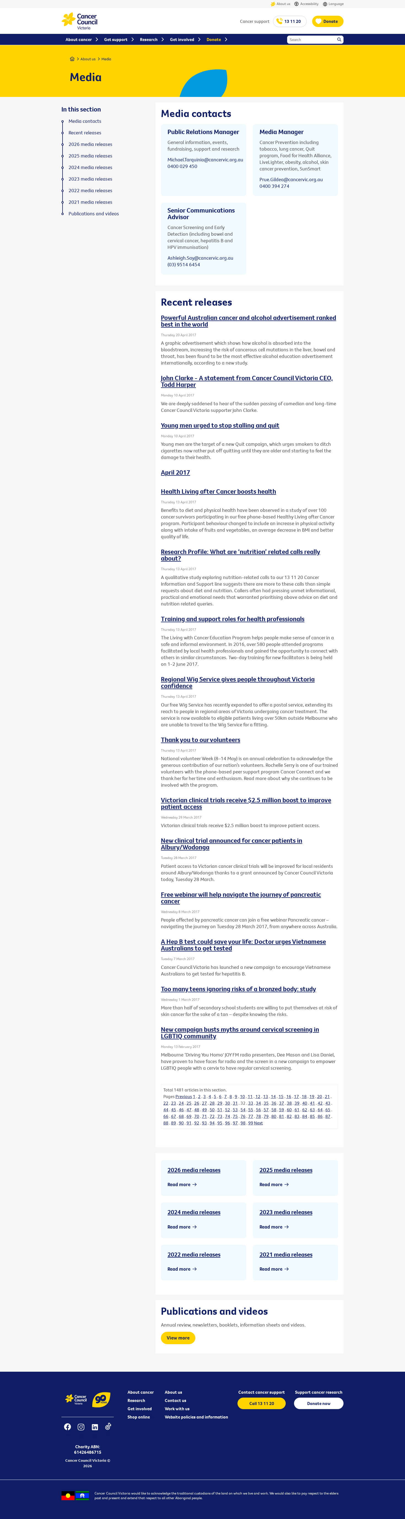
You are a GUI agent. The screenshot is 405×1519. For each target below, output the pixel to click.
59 (281, 1109)
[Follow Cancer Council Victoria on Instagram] (81, 1430)
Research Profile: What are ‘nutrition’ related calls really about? (240, 554)
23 (173, 1103)
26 (196, 1103)
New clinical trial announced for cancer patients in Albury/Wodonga (231, 843)
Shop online (139, 1417)
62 (304, 1109)
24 (181, 1103)
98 (243, 1123)
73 (219, 1116)
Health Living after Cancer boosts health (218, 491)
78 (258, 1116)
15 (281, 1096)
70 (196, 1116)
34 (258, 1103)
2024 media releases (194, 1212)
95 (219, 1123)
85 (312, 1116)
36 (273, 1103)
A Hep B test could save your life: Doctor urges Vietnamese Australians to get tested (243, 944)
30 (227, 1103)
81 (281, 1116)
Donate (330, 21)
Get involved (140, 1408)
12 (257, 1096)
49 (204, 1109)
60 (289, 1109)
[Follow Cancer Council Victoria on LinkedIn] (94, 1430)
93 (204, 1123)
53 (235, 1109)
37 (281, 1103)
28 (212, 1103)
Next (258, 1123)
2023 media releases (286, 1212)
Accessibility (309, 3)
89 (173, 1123)
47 (189, 1109)
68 (181, 1116)
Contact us (175, 1400)
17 (296, 1096)
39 (297, 1103)
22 (165, 1103)
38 (289, 1103)
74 (227, 1116)
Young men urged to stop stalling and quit (220, 425)
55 (250, 1109)
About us (283, 3)
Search (339, 40)
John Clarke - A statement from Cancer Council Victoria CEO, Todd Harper (247, 381)
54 (243, 1109)
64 (320, 1109)
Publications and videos (94, 214)
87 (327, 1116)
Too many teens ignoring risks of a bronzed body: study (238, 989)
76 (243, 1116)
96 (227, 1123)
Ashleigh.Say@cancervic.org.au (200, 258)
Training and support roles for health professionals (232, 619)
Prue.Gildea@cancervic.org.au (291, 179)
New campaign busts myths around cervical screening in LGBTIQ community (240, 1032)
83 (297, 1116)
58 (273, 1109)
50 (212, 1109)
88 (165, 1123)
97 (235, 1123)
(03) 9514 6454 (184, 264)
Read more (179, 1184)
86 (320, 1116)
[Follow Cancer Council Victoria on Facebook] (67, 1430)
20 (319, 1096)
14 (273, 1096)
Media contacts (85, 121)
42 (320, 1103)
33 (250, 1103)
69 (189, 1116)
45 (173, 1109)
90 (181, 1123)
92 (196, 1123)
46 (181, 1109)
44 (165, 1109)
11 (250, 1096)
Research (136, 1400)
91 (189, 1123)
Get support (116, 39)
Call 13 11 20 (261, 1403)
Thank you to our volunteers (200, 739)
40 (304, 1103)
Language (336, 3)
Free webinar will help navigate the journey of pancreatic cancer (241, 897)
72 (212, 1116)
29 (219, 1103)
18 (304, 1096)
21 (327, 1096)
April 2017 (175, 472)
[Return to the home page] (79, 28)
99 (250, 1123)
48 (196, 1109)
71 (204, 1116)
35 (266, 1103)
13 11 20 (292, 21)
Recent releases (85, 133)
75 (235, 1116)
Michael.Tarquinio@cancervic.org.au (205, 159)
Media (106, 58)
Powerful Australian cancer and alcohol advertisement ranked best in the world (248, 320)
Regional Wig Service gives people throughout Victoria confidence (238, 682)
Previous (183, 1096)
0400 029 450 (182, 166)
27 (204, 1103)
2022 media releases (194, 1254)
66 (165, 1116)
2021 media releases (286, 1254)
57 (266, 1109)
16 (288, 1096)
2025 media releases (286, 1170)
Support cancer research (318, 1392)
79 (266, 1116)
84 (304, 1116)
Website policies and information (196, 1417)
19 (311, 1096)
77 (250, 1116)
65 (327, 1109)
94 (212, 1123)
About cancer (141, 1392)
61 (297, 1109)
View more (178, 1338)
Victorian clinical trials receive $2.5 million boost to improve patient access (246, 803)
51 (219, 1109)
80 (273, 1116)
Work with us (177, 1408)
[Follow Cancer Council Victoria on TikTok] (108, 1430)
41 (312, 1103)
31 (235, 1103)
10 (242, 1096)
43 (327, 1103)
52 (227, 1109)
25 (189, 1103)
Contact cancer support (261, 1392)
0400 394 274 (274, 186)
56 (258, 1109)
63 (312, 1109)
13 (265, 1096)
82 (289, 1116)
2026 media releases (194, 1170)
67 (173, 1116)
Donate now (319, 1403)
